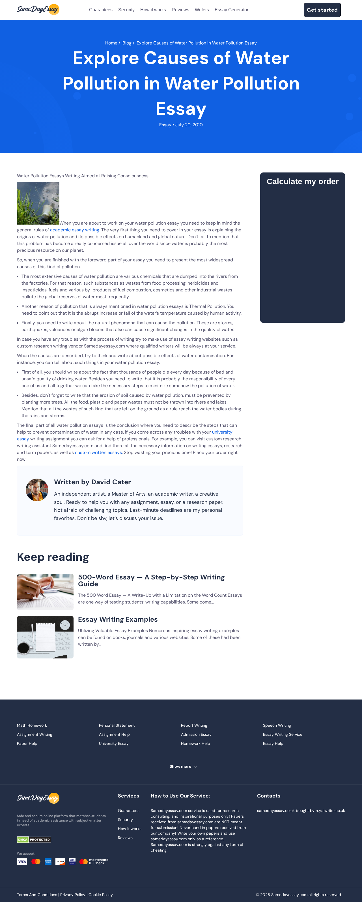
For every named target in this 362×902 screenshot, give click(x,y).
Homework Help (195, 743)
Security (126, 9)
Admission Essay (196, 734)
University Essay (114, 743)
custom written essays (98, 452)
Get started (322, 10)
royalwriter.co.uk (330, 810)
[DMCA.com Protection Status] (38, 840)
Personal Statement (117, 725)
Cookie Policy (101, 894)
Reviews (180, 9)
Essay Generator (231, 9)
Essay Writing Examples (118, 619)
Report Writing (194, 725)
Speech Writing (277, 725)
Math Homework (32, 725)
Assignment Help (114, 734)
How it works (153, 9)
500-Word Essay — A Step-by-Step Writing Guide (151, 580)
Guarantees (101, 9)
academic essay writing (74, 230)
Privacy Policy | (74, 894)
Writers (202, 9)
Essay (165, 125)
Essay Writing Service (282, 734)
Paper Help (27, 743)
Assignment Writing (34, 734)
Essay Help (273, 743)
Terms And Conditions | (38, 894)
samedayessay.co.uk (276, 810)
